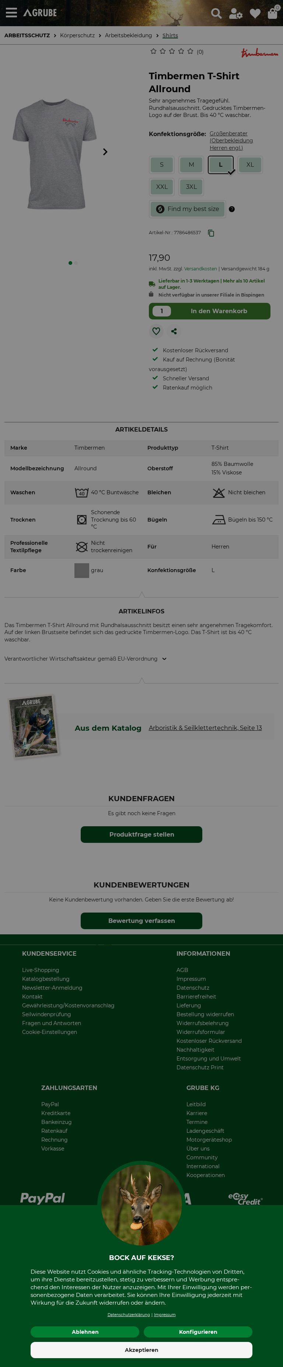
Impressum (165, 1314)
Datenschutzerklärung (129, 1314)
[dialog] (141, 683)
